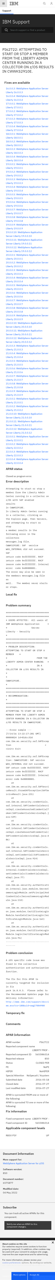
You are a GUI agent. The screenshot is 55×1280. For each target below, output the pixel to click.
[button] (53, 1242)
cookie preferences (11, 1262)
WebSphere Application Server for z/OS (23, 1163)
